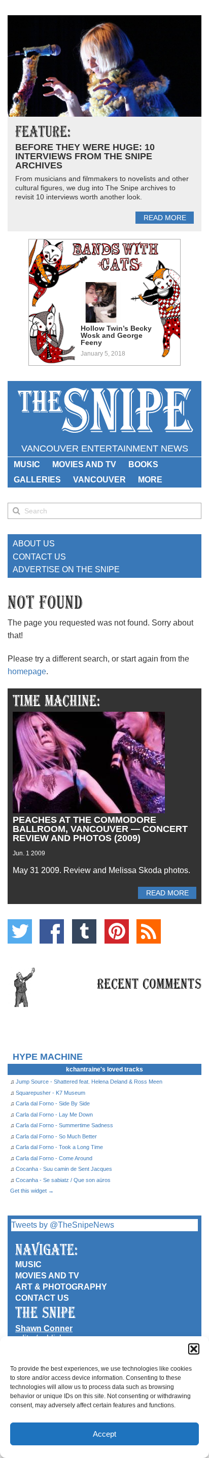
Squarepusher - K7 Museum (50, 1093)
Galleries (37, 479)
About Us (34, 543)
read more (165, 218)
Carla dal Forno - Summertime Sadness (64, 1125)
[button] (194, 1349)
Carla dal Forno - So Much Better (56, 1136)
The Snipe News (104, 410)
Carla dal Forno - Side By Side (53, 1103)
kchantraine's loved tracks (104, 1069)
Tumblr (84, 931)
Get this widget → (32, 1191)
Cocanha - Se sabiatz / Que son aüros (63, 1180)
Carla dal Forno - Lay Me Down (54, 1115)
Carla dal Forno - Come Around (54, 1158)
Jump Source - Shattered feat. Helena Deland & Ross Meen (89, 1082)
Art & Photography (61, 1286)
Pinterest (116, 931)
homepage (27, 671)
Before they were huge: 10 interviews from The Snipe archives (85, 156)
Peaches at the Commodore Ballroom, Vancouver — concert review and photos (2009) (100, 829)
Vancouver (99, 479)
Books (143, 464)
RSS (148, 931)
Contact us (42, 1298)
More (150, 479)
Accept (104, 1434)
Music (27, 464)
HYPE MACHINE (48, 1056)
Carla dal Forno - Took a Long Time (59, 1147)
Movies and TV (84, 464)
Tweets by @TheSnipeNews (62, 1225)
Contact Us (39, 556)
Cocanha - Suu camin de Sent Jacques (64, 1169)
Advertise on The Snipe (66, 569)
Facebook (52, 931)
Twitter (20, 931)
